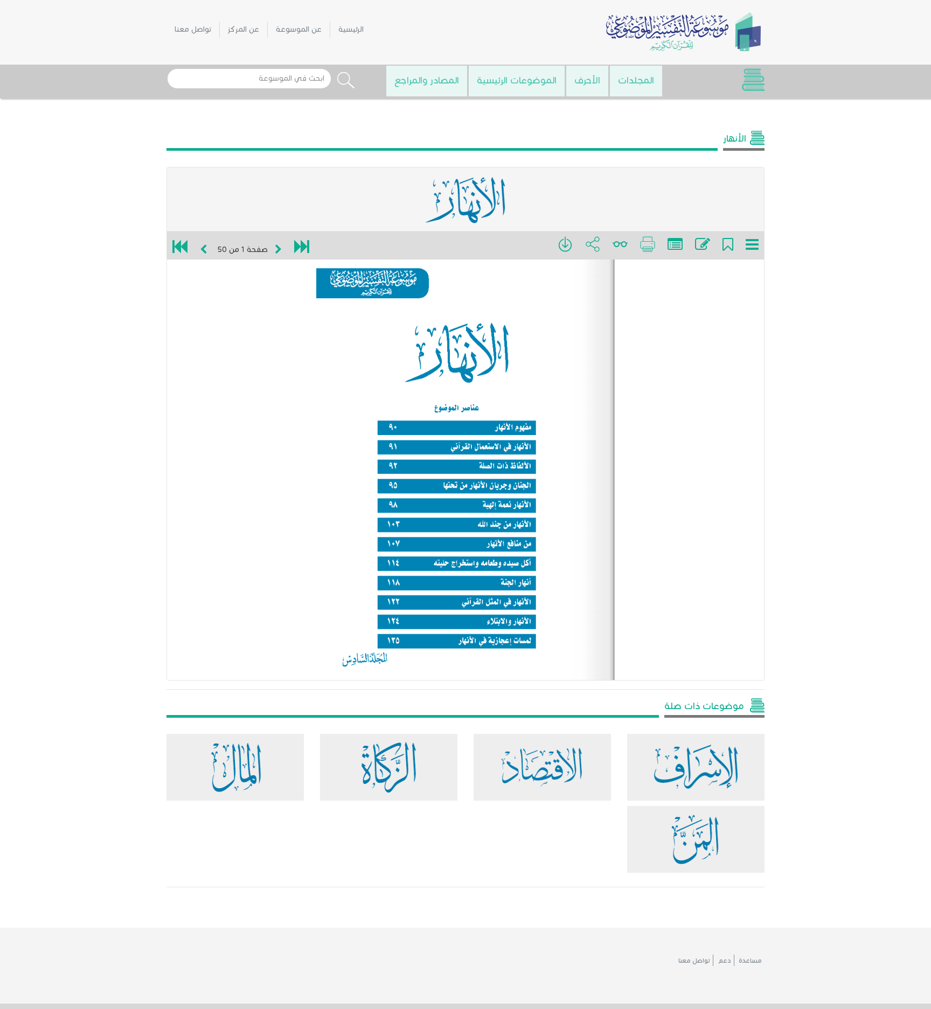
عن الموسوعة (299, 29)
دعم (724, 960)
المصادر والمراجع (426, 80)
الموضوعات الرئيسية (517, 80)
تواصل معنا (193, 29)
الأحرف (587, 80)
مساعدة (750, 960)
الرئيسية (351, 29)
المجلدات (636, 80)
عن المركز (243, 29)
